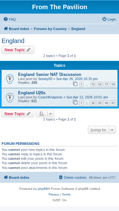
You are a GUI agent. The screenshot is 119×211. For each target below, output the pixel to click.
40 (106, 103)
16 (99, 84)
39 (99, 103)
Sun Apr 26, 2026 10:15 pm (77, 79)
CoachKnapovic (50, 97)
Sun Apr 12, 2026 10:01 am (87, 97)
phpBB (43, 188)
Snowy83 (45, 79)
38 (93, 103)
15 (93, 84)
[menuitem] (9, 19)
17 (106, 84)
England (13, 40)
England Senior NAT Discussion (49, 74)
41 (113, 103)
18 (113, 84)
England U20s (31, 92)
